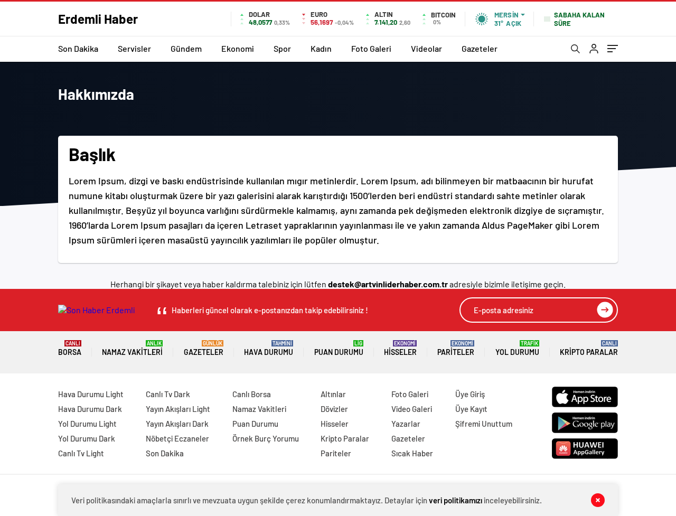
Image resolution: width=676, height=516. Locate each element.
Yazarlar (405, 423)
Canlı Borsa (251, 394)
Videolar (426, 48)
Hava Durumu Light (91, 394)
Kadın (321, 48)
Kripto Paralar (589, 348)
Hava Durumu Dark (90, 409)
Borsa (69, 348)
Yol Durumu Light (87, 423)
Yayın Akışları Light (178, 409)
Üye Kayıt (471, 409)
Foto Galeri (371, 48)
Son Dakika (78, 48)
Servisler (134, 48)
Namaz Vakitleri (132, 348)
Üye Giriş (470, 394)
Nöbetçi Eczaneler (177, 438)
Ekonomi (237, 48)
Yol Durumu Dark (86, 438)
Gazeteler (479, 48)
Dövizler (334, 409)
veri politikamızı (455, 500)
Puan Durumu (338, 348)
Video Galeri (411, 409)
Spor (282, 48)
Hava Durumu (268, 348)
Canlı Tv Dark (168, 394)
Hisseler (400, 348)
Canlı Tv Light (81, 453)
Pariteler (455, 348)
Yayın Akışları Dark (177, 423)
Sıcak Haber (412, 453)
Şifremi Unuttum (483, 423)
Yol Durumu (517, 348)
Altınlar (333, 394)
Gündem (186, 48)
